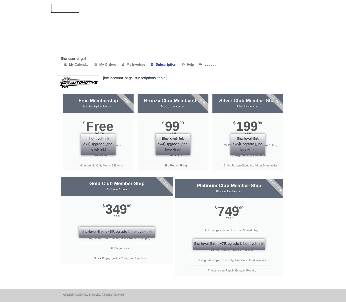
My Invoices (136, 64)
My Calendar (79, 64)
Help (190, 64)
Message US (65, 8)
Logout (210, 64)
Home (315, 8)
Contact (331, 8)
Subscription (166, 64)
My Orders (107, 64)
